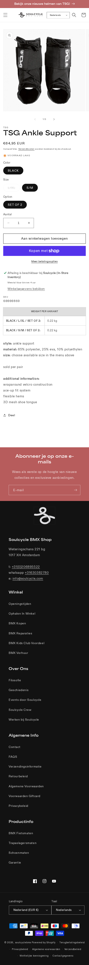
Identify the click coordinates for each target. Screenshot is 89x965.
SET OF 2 (15, 205)
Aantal (7, 214)
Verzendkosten (26, 149)
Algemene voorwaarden (46, 949)
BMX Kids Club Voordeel (26, 643)
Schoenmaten (19, 853)
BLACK (13, 170)
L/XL (14, 189)
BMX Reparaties (20, 633)
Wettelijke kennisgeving (34, 955)
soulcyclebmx (23, 942)
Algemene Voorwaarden (26, 786)
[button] (5, 15)
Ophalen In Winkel (22, 613)
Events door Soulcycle (25, 700)
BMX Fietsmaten (21, 833)
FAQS (13, 757)
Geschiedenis (19, 690)
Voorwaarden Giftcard (24, 796)
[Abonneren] (75, 490)
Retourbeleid (18, 776)
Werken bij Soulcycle (24, 719)
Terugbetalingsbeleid (72, 942)
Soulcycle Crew (20, 710)
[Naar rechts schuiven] (54, 119)
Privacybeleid (18, 806)
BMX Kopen (17, 623)
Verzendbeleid (72, 949)
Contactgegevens (62, 955)
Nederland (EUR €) (26, 910)
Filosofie (15, 680)
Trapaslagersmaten (23, 843)
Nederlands (55, 15)
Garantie (15, 862)
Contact (14, 747)
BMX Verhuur (18, 653)
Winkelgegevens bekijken (26, 289)
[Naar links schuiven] (35, 119)
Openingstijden (20, 604)
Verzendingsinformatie (25, 766)
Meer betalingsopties (44, 261)
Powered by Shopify (44, 942)
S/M (30, 188)
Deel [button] (11, 415)
